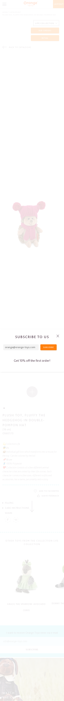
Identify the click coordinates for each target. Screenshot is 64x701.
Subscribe (48, 347)
